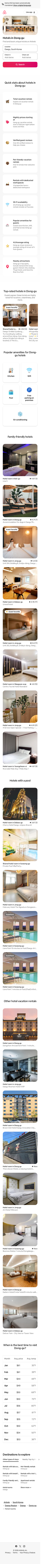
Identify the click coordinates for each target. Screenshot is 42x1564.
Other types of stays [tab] (11, 1459)
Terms (15, 1553)
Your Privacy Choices (27, 1553)
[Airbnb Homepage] (4, 12)
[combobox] (20, 49)
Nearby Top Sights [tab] (29, 1459)
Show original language (22, 5)
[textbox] (11, 57)
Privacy (7, 1553)
